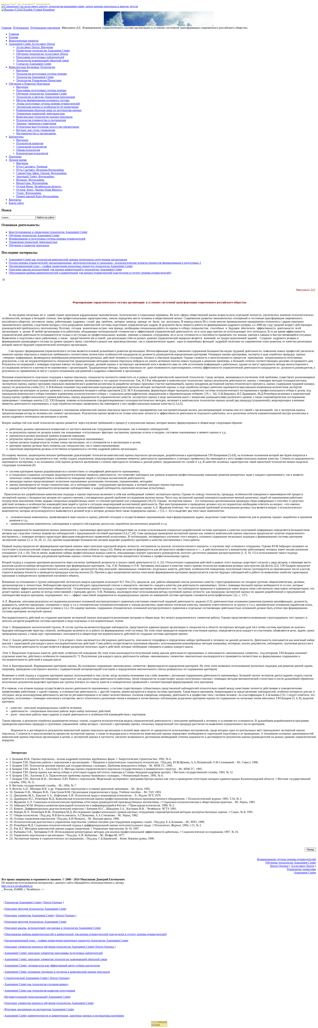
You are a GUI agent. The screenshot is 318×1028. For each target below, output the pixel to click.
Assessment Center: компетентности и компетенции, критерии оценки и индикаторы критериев (64, 1015)
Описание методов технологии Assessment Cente (35, 908)
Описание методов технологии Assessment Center (35, 921)
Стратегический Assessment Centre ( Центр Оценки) (37, 978)
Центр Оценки (52, 902)
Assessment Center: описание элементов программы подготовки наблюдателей (53, 953)
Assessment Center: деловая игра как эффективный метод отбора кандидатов (52, 965)
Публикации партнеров (45, 27)
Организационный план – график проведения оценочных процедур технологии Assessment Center (71, 266)
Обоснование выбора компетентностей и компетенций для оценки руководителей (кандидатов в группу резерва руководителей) (90, 272)
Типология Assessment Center (23, 902)
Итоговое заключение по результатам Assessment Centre (39, 1009)
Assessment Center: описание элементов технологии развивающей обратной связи (55, 959)
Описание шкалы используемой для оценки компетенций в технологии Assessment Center (65, 269)
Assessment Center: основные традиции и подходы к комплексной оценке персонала (57, 971)
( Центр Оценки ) (65, 915)
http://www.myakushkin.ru (17, 886)
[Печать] (3, 279)
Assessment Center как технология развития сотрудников (39, 990)
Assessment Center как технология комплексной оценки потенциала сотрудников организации (68, 259)
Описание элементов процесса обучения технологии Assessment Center (49, 1003)
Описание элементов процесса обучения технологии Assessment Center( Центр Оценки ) (60, 946)
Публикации (21, 27)
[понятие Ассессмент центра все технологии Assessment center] (2, 889)
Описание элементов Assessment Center (29, 915)
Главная (6, 27)
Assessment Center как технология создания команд (36, 984)
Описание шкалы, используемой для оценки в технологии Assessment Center (52, 928)
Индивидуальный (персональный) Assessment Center (37, 996)
